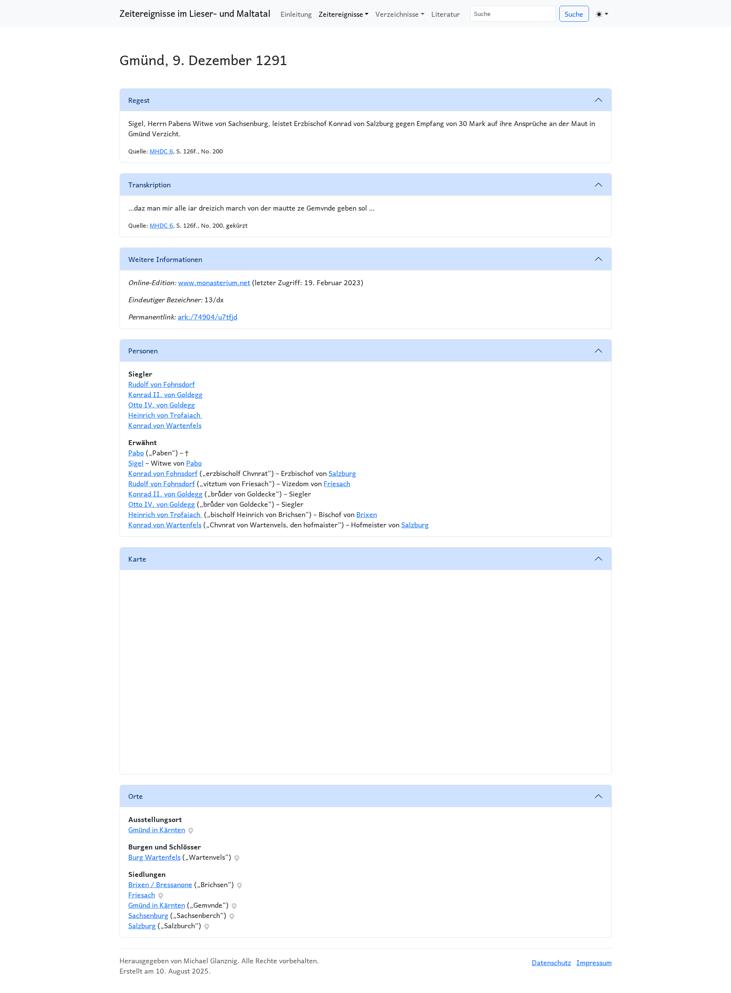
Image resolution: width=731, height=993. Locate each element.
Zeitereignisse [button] (341, 13)
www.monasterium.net (214, 282)
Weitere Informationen (165, 259)
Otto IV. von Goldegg (161, 404)
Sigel (136, 462)
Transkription (149, 184)
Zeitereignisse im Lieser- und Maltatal (195, 13)
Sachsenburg (148, 915)
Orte (135, 795)
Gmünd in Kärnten (156, 829)
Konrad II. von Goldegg (165, 394)
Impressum (594, 962)
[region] (365, 672)
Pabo (136, 452)
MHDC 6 (161, 151)
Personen (143, 350)
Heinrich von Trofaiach (165, 414)
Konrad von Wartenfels (164, 425)
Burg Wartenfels (154, 856)
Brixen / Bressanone (160, 884)
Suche (574, 13)
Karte (137, 558)
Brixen (366, 514)
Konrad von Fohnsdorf (163, 473)
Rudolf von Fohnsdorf (161, 384)
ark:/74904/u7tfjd (207, 316)
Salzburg (342, 473)
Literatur (445, 13)
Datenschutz (551, 962)
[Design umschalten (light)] (602, 13)
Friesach (337, 483)
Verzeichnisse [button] (397, 13)
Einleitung (296, 13)
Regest (139, 99)
